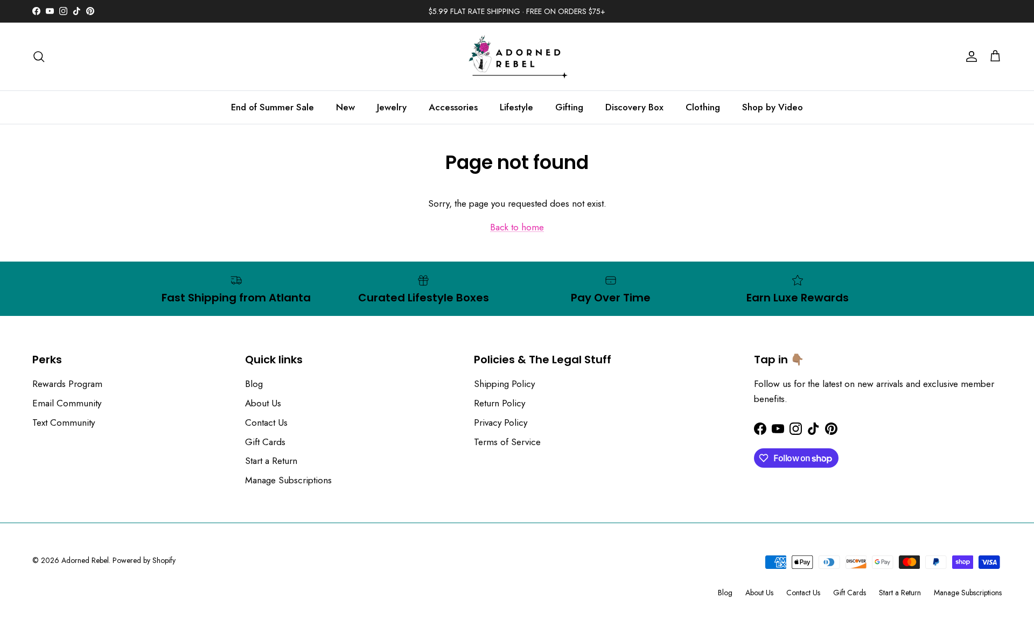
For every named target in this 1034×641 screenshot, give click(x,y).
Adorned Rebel (85, 560)
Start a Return (271, 460)
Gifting (569, 107)
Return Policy (499, 403)
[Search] (38, 57)
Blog (254, 383)
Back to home (517, 227)
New (345, 107)
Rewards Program (67, 383)
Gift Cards (265, 441)
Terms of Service (507, 441)
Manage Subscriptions (288, 480)
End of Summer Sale (272, 107)
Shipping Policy (504, 383)
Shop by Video (772, 107)
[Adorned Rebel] (517, 56)
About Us (263, 403)
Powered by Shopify (144, 560)
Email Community (66, 403)
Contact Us (266, 422)
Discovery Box (634, 107)
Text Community (63, 422)
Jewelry (392, 107)
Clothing (703, 107)
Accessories (453, 107)
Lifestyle (516, 107)
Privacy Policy (500, 422)
